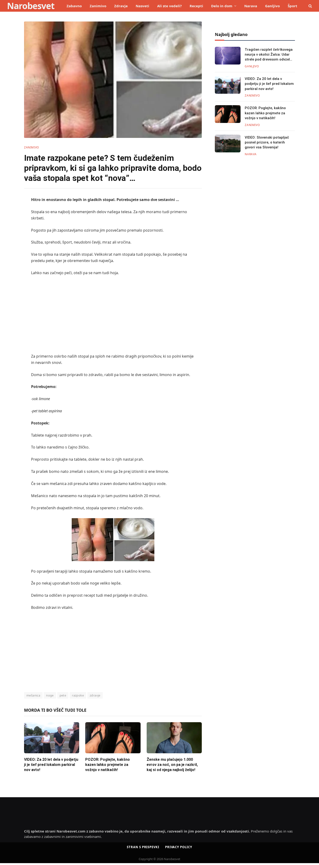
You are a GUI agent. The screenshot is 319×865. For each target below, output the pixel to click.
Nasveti (142, 6)
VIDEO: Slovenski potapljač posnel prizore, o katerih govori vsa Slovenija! (267, 142)
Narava (250, 6)
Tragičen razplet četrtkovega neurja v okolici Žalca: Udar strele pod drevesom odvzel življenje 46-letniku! (269, 54)
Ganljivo (272, 6)
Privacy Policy (178, 847)
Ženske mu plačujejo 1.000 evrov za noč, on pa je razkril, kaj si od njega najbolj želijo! (172, 764)
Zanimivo (98, 6)
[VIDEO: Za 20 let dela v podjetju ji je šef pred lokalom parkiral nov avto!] (51, 737)
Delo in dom (221, 6)
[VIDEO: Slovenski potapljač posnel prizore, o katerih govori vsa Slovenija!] (228, 143)
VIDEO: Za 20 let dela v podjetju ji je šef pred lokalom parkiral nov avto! (51, 764)
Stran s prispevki (143, 847)
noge (50, 695)
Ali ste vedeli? (169, 6)
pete (63, 695)
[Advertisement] (113, 314)
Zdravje (121, 6)
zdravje (95, 695)
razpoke (78, 695)
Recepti (196, 6)
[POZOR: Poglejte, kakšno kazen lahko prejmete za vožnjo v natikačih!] (112, 737)
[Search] (310, 6)
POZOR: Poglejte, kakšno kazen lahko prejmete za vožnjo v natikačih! (107, 764)
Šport (292, 6)
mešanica (33, 695)
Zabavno (74, 6)
